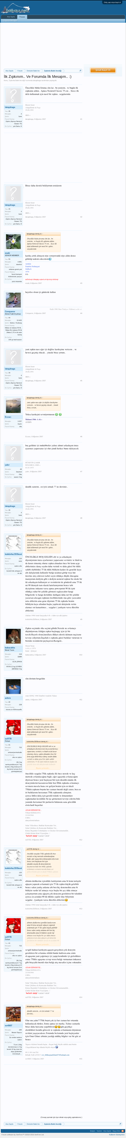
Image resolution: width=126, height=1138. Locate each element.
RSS (123, 1131)
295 (20, 1030)
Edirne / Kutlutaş (16, 323)
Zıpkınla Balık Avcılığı (17, 80)
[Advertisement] (43, 45)
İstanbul (19, 472)
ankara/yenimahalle (15, 752)
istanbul (19, 264)
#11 (81, 700)
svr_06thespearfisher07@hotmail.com (55, 1055)
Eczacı (8, 417)
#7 (81, 471)
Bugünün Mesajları (10, 21)
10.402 (19, 320)
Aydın (20, 424)
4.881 (20, 262)
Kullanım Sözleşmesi (116, 1135)
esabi (7, 253)
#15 (80, 1059)
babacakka (10, 648)
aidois (8, 698)
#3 (81, 283)
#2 (81, 217)
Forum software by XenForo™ (23, 1135)
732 (20, 747)
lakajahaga (37, 80)
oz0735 (8, 739)
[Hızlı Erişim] (80, 71)
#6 (81, 436)
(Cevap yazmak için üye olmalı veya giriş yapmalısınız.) (61, 1117)
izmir (20, 561)
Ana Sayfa (11, 17)
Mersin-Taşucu (17, 1032)
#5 (81, 381)
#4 (81, 313)
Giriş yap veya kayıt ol (112, 2)
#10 (80, 655)
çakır (7, 465)
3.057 (20, 421)
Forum (22, 17)
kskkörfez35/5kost (13, 554)
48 (21, 469)
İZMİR (20, 657)
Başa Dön (116, 1131)
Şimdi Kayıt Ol (103, 70)
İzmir (20, 116)
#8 (81, 518)
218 (20, 654)
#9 (81, 619)
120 (20, 558)
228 (20, 704)
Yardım (99, 1131)
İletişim (92, 1131)
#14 (80, 997)
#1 (81, 119)
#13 (80, 909)
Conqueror (10, 311)
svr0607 (8, 1025)
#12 (80, 840)
